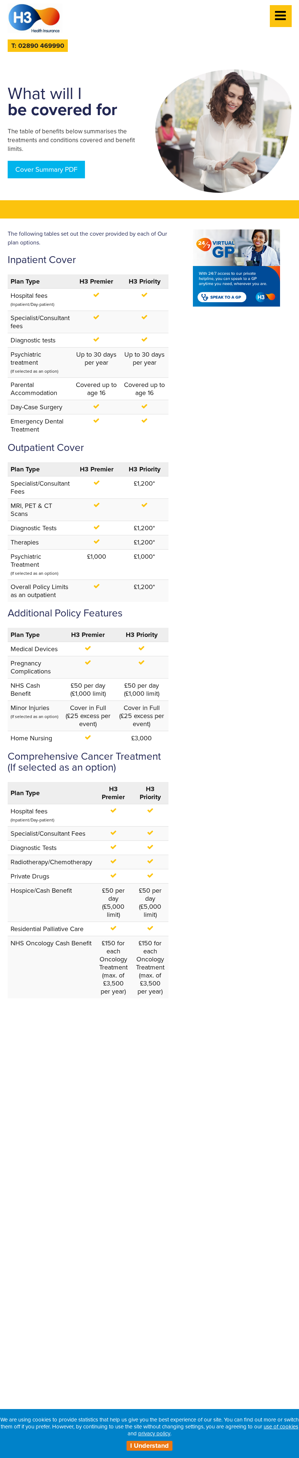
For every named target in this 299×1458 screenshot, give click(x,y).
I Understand (149, 1446)
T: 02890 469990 (37, 46)
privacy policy (154, 1433)
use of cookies (281, 1426)
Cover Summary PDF (46, 170)
